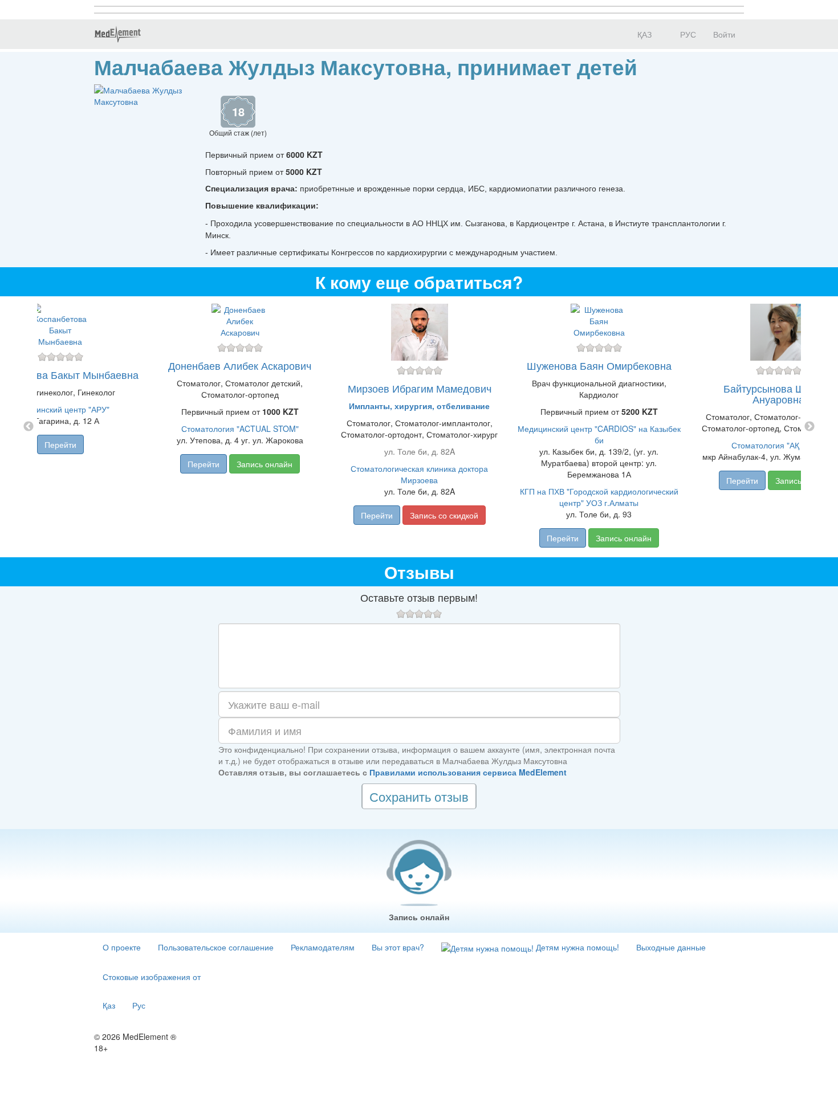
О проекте (122, 947)
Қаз (109, 1005)
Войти (724, 34)
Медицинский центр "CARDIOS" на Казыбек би (599, 434)
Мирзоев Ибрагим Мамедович (419, 388)
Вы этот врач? (398, 947)
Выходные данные (671, 947)
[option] (419, 426)
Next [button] (809, 426)
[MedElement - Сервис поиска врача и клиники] (117, 34)
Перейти (60, 444)
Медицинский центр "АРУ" (60, 409)
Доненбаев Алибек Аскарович (239, 365)
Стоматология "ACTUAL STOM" (240, 428)
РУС (687, 34)
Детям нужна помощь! (576, 947)
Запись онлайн (264, 464)
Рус (138, 1005)
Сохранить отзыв (419, 796)
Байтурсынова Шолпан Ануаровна (778, 394)
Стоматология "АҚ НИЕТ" (778, 445)
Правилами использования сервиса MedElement (468, 772)
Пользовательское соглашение (216, 947)
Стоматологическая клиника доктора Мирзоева (419, 474)
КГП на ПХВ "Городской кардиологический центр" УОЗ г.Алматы (599, 496)
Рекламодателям (323, 947)
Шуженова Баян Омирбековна (599, 365)
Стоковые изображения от (152, 976)
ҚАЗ (643, 34)
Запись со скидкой (444, 515)
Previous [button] (28, 426)
